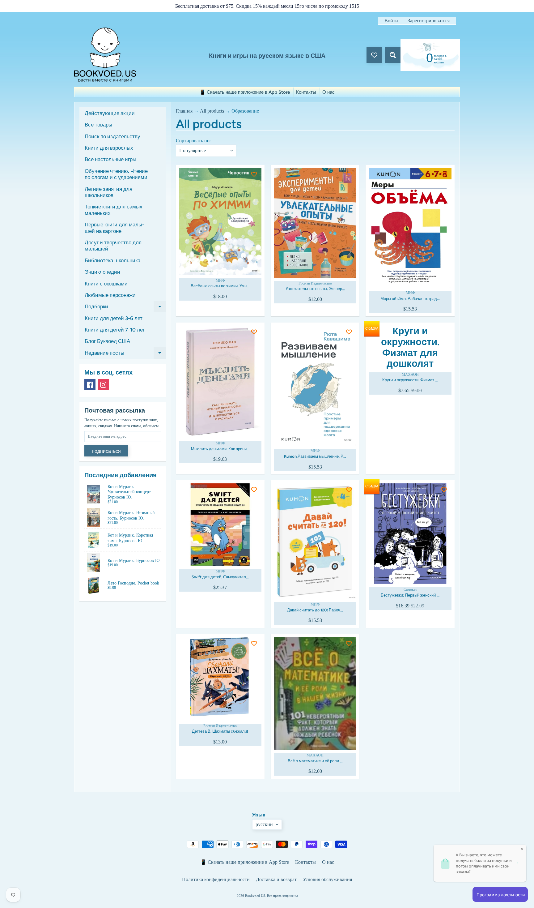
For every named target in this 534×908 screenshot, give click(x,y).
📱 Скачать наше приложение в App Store (245, 92)
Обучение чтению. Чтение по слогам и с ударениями (116, 174)
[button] (215, 178)
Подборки (125, 307)
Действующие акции (110, 113)
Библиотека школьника (112, 260)
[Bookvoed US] (105, 55)
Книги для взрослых (109, 148)
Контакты (306, 92)
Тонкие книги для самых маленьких (113, 209)
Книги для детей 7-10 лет (115, 330)
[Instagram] (103, 384)
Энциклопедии (102, 272)
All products (212, 111)
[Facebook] (89, 384)
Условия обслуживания (327, 879)
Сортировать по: (193, 140)
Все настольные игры (110, 159)
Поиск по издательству (112, 136)
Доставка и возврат (276, 879)
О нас (328, 92)
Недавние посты (125, 354)
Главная (184, 111)
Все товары (98, 125)
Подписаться (106, 451)
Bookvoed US (255, 895)
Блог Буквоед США (107, 341)
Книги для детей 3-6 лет (113, 318)
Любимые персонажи (110, 295)
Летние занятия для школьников (108, 192)
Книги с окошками (106, 284)
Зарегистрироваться (429, 20)
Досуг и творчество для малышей (113, 245)
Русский (264, 824)
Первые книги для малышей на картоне (114, 227)
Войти (391, 20)
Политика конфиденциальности (216, 879)
